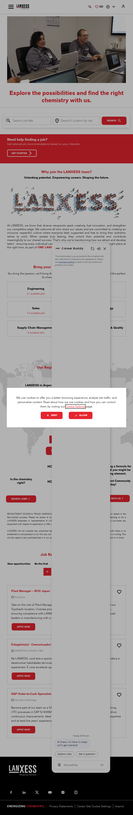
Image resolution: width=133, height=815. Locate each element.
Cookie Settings (75, 406)
